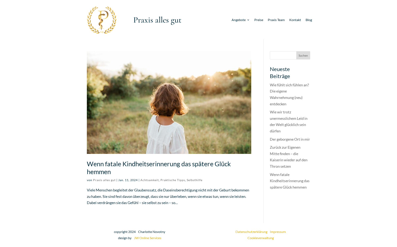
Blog (309, 20)
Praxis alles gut (104, 180)
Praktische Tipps (172, 180)
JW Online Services (147, 238)
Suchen (303, 55)
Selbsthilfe (194, 180)
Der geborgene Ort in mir (290, 139)
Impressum (278, 232)
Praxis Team (276, 20)
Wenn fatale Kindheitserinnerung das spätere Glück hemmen (159, 167)
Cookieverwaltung (261, 238)
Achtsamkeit (149, 180)
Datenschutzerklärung (253, 232)
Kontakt (295, 20)
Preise (258, 20)
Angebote (239, 20)
